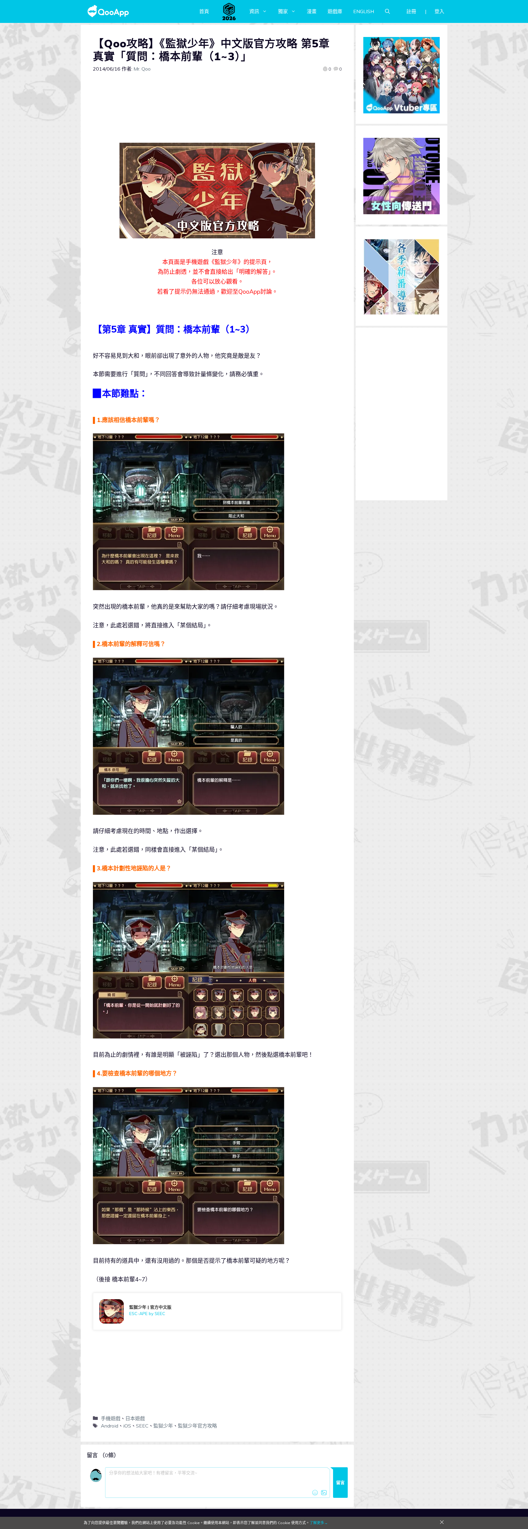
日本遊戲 (135, 1418)
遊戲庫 (335, 11)
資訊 (254, 11)
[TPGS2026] (229, 11)
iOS (127, 1426)
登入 (439, 11)
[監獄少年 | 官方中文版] (217, 1311)
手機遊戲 (110, 1418)
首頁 (204, 11)
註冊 (411, 11)
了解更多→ (319, 1522)
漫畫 (312, 11)
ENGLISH (363, 11)
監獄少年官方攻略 (197, 1426)
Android (109, 1426)
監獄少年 (163, 1426)
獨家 (283, 11)
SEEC (142, 1426)
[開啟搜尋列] (387, 11)
